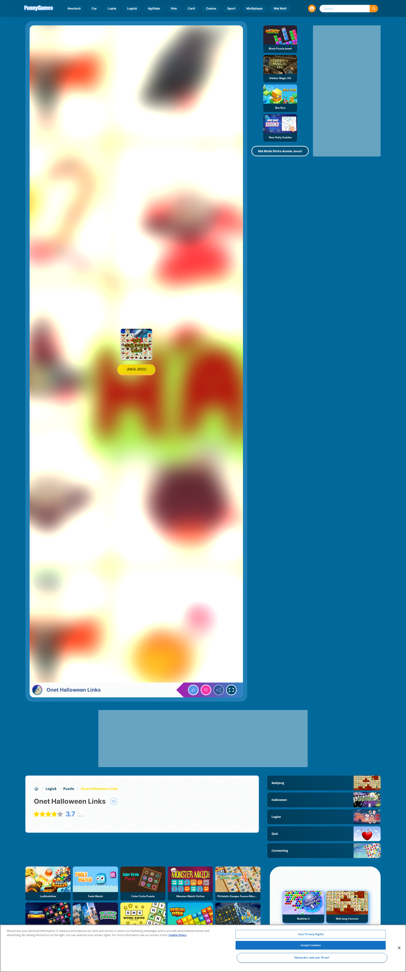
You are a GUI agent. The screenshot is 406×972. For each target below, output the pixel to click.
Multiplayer (254, 8)
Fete (174, 8)
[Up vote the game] (193, 690)
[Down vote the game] (206, 690)
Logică (132, 8)
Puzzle (68, 788)
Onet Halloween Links (99, 788)
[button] (312, 8)
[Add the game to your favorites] (114, 801)
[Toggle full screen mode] (231, 690)
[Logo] (39, 8)
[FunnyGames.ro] (36, 788)
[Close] (399, 948)
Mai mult (280, 8)
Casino (211, 8)
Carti (191, 8)
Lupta (112, 8)
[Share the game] (218, 690)
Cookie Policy (178, 935)
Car (94, 8)
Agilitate (154, 8)
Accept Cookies (311, 945)
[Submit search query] (374, 8)
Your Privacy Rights (311, 934)
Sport (231, 8)
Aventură (74, 8)
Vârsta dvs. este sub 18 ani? (311, 958)
